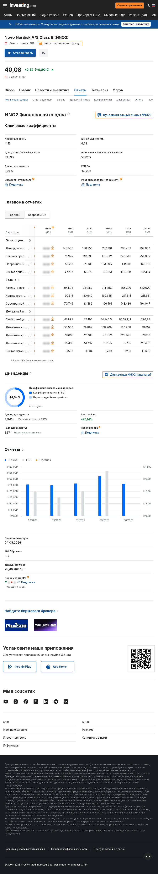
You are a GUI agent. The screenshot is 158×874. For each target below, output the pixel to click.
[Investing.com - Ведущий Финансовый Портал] (23, 5)
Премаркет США (88, 15)
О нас (86, 721)
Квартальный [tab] (37, 214)
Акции (8, 15)
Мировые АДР (114, 15)
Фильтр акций (26, 15)
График (25, 90)
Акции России (49, 15)
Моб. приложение (15, 729)
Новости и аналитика (52, 90)
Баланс (61, 99)
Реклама (87, 729)
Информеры (11, 745)
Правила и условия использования (25, 849)
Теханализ (99, 90)
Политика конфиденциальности (69, 849)
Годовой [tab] (14, 214)
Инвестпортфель (14, 737)
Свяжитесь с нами (94, 737)
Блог (6, 721)
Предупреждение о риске (109, 849)
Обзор (10, 90)
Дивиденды (123, 99)
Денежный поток (80, 99)
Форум (118, 90)
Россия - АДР (138, 15)
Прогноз (153, 99)
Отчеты (139, 99)
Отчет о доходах (42, 99)
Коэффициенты (103, 99)
